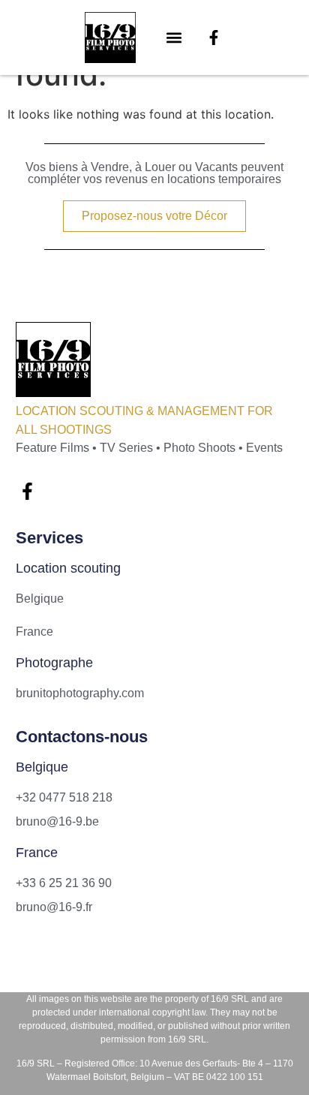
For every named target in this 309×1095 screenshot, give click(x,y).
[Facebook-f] (213, 37)
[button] (174, 38)
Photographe (54, 662)
